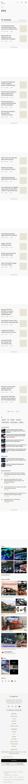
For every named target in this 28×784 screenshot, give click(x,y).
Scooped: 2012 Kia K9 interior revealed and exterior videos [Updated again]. (7, 312)
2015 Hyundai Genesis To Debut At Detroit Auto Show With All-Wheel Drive (9, 27)
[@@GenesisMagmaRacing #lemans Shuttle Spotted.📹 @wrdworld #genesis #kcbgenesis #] (14, 667)
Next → (17, 411)
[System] (21, 2)
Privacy (6, 777)
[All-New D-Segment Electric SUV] (20, 554)
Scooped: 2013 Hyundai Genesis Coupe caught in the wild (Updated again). (8, 398)
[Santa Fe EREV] (20, 567)
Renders (21, 422)
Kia (8, 419)
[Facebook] (5, 681)
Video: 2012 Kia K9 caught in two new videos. (8, 264)
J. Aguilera (15, 775)
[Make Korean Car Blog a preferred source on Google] (15, 681)
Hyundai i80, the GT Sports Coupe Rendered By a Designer (8, 37)
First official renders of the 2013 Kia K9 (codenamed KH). (9, 321)
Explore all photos (5, 574)
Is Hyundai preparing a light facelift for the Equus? (9, 178)
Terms (7, 763)
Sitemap (14, 723)
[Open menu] (25, 2)
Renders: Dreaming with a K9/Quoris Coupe (8, 168)
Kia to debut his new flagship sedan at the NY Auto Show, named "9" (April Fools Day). (9, 188)
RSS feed (14, 721)
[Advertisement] (14, 63)
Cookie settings (8, 782)
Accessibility (7, 779)
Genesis (12, 419)
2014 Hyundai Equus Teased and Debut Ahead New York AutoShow (8, 103)
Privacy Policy (20, 763)
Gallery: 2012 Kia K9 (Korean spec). (6, 244)
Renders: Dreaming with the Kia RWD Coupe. (8, 254)
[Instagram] (2, 681)
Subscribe (14, 760)
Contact (14, 718)
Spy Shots (18, 419)
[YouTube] (12, 681)
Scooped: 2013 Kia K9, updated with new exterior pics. (6, 341)
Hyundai (4, 419)
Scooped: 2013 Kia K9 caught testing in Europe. (8, 331)
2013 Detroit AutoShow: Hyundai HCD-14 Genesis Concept (8, 113)
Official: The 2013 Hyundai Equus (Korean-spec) (9, 158)
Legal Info (21, 777)
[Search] (17, 2)
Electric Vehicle (5, 422)
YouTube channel (14, 726)
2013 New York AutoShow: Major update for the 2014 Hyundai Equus (9, 93)
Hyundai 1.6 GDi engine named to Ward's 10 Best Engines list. (8, 388)
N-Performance (14, 422)
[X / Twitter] (8, 681)
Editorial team (14, 716)
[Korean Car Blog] (8, 2)
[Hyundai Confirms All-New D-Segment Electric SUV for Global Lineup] (7, 554)
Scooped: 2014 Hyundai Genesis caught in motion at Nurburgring (8, 83)
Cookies (11, 777)
